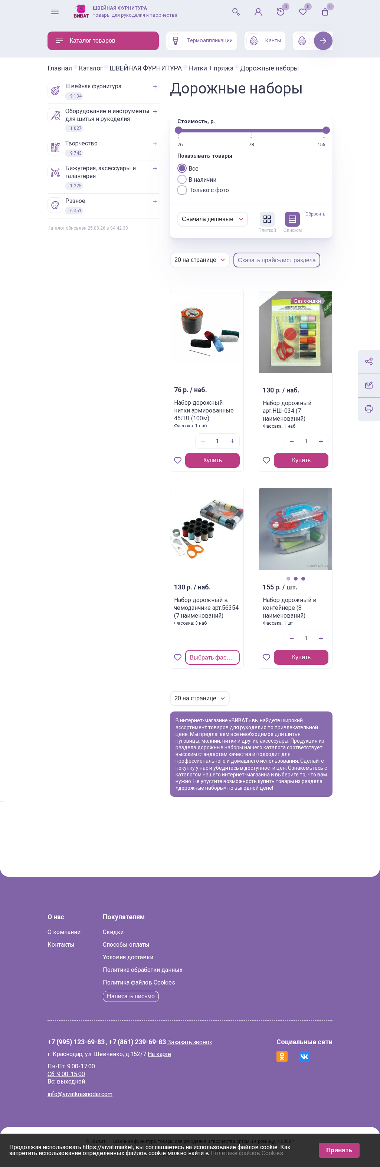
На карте (159, 1054)
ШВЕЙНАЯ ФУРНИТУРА (145, 68)
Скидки (113, 932)
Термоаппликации (210, 40)
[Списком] (292, 219)
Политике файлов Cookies (246, 1153)
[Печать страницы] (369, 409)
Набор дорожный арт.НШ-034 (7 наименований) (287, 411)
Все (194, 168)
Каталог (91, 68)
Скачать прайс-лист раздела (277, 260)
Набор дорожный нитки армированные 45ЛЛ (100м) (204, 410)
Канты (273, 40)
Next (323, 40)
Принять (339, 1150)
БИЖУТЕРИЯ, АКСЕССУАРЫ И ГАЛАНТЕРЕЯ (100, 176)
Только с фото (209, 190)
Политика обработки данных (143, 969)
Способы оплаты (126, 944)
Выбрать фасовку (214, 657)
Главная (60, 68)
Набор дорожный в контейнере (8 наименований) (290, 607)
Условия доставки (128, 957)
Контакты (61, 944)
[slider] (178, 130)
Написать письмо (131, 996)
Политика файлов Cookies (139, 982)
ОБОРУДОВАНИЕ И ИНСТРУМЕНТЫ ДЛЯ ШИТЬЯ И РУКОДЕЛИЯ (107, 119)
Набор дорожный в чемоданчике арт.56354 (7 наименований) (206, 607)
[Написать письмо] (369, 385)
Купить (212, 460)
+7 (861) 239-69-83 (137, 1042)
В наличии (202, 179)
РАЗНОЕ (75, 205)
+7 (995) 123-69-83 (76, 1042)
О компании (64, 932)
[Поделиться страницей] (369, 361)
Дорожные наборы (269, 68)
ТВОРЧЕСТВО (81, 148)
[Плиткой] (267, 219)
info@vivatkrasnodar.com (80, 1094)
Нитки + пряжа (211, 68)
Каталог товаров (92, 40)
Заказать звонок (189, 1042)
